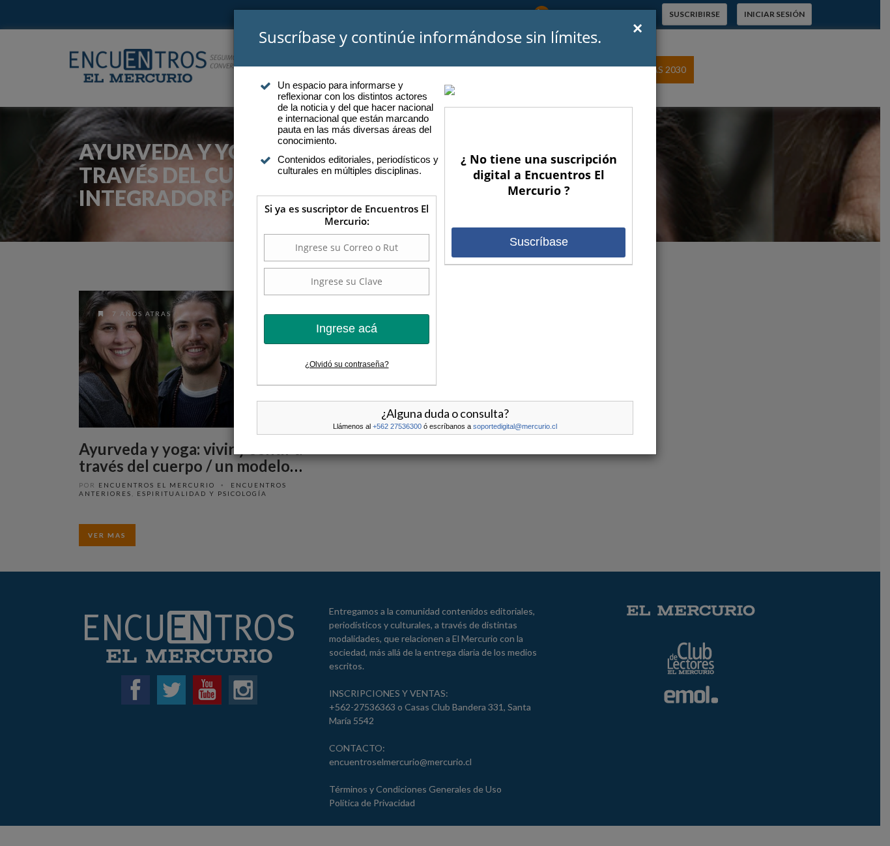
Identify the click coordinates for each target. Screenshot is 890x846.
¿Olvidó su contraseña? (347, 364)
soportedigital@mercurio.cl (515, 426)
